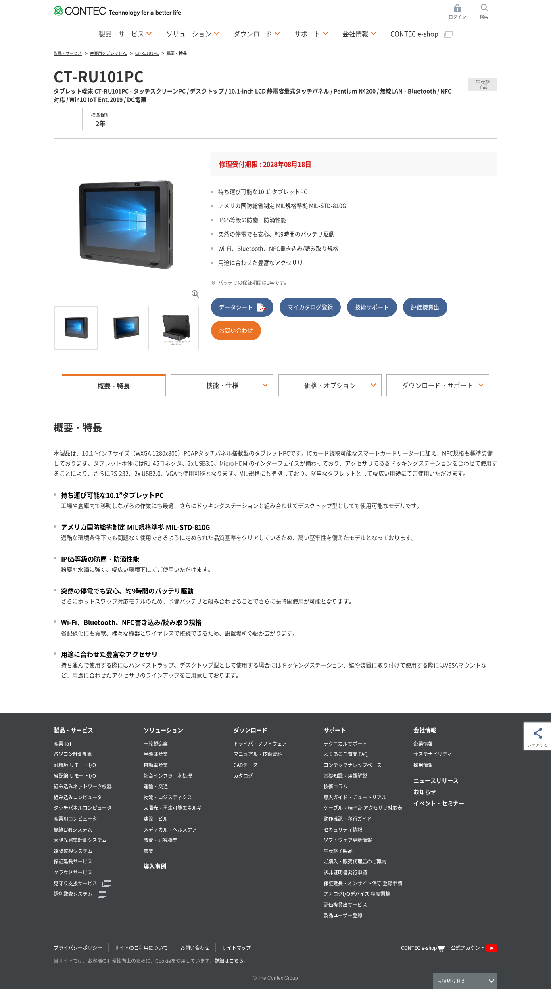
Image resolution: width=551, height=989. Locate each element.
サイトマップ (236, 947)
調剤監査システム (74, 893)
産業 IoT (63, 743)
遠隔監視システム (73, 850)
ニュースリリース (436, 780)
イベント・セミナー (438, 803)
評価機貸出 (425, 307)
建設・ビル (156, 818)
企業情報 (423, 743)
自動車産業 (156, 764)
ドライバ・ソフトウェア (260, 743)
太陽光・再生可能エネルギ (173, 807)
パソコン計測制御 (73, 753)
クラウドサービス (73, 872)
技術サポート (372, 307)
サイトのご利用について (141, 947)
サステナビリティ (432, 753)
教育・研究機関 (160, 839)
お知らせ (424, 792)
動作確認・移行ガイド (348, 818)
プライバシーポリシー (78, 947)
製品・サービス (73, 730)
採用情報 (423, 764)
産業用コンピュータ (75, 818)
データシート (236, 307)
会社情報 (424, 730)
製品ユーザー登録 (343, 914)
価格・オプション (330, 385)
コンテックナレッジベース (353, 764)
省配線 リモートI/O (75, 775)
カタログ (243, 775)
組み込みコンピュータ (78, 797)
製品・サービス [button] (125, 33)
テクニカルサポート (345, 743)
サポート (335, 730)
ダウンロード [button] (257, 33)
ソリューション (163, 730)
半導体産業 (156, 753)
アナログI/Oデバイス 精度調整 (357, 893)
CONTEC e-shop (415, 33)
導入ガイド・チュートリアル (355, 797)
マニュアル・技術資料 (258, 753)
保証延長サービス (73, 861)
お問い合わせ (236, 330)
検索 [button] (488, 12)
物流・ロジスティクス (168, 797)
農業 (148, 850)
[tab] (76, 328)
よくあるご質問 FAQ (346, 753)
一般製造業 (156, 743)
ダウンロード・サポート (437, 385)
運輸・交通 (156, 786)
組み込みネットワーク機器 (83, 786)
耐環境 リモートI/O (75, 764)
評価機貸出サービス (345, 904)
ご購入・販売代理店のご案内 (355, 861)
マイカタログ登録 (310, 307)
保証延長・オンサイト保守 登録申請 (363, 883)
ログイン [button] (460, 12)
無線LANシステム (73, 829)
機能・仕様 (222, 385)
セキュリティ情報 (343, 829)
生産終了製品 (338, 850)
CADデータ (245, 764)
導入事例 (155, 866)
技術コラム (336, 786)
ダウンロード (250, 730)
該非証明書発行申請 (345, 872)
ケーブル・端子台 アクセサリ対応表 (363, 807)
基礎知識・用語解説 (345, 775)
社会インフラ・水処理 (168, 775)
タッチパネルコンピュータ (83, 807)
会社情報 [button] (359, 33)
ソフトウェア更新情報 (348, 839)
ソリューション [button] (192, 33)
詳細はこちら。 (231, 960)
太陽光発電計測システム (80, 839)
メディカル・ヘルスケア (170, 829)
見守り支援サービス (76, 883)
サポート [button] (311, 33)
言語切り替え (451, 981)
